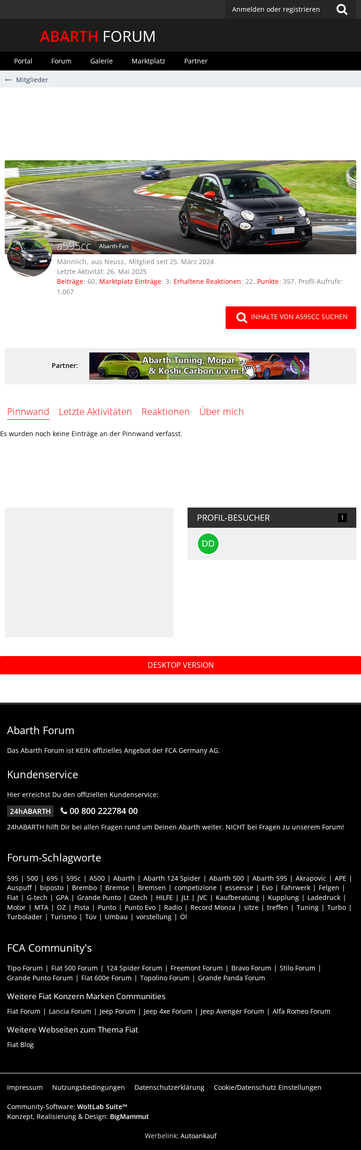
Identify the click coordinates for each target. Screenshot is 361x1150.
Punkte (268, 281)
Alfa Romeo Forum (301, 1011)
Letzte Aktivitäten (95, 411)
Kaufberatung (237, 897)
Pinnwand (28, 411)
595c (73, 878)
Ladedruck (323, 897)
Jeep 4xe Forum (168, 1011)
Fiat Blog (20, 1044)
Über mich (221, 411)
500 (32, 878)
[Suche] (341, 9)
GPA (62, 897)
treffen (277, 907)
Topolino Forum (164, 977)
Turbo (336, 907)
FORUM (98, 36)
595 (12, 878)
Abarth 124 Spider (172, 878)
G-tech (37, 897)
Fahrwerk (295, 887)
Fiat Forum (23, 1011)
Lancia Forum (70, 1011)
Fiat (12, 897)
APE (340, 878)
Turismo (64, 916)
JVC (202, 897)
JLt (185, 897)
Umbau (116, 916)
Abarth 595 (269, 878)
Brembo (84, 887)
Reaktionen (165, 411)
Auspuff (19, 887)
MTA (41, 907)
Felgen (329, 887)
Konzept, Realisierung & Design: (78, 1116)
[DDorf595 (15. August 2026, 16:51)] (208, 543)
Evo (267, 887)
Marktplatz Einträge (130, 281)
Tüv (90, 916)
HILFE (164, 897)
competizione (195, 887)
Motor (16, 907)
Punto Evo (140, 907)
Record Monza (212, 907)
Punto (107, 907)
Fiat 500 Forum (74, 967)
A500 (97, 878)
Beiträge (70, 281)
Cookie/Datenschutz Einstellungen (268, 1087)
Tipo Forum (25, 967)
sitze (251, 907)
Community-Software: (67, 1106)
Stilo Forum (297, 967)
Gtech (138, 897)
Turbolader (24, 916)
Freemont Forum (197, 967)
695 (52, 878)
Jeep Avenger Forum (232, 1011)
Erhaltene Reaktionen (207, 281)
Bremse (117, 887)
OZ (61, 907)
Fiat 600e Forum (106, 977)
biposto (51, 887)
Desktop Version (181, 665)
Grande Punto (99, 897)
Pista (81, 907)
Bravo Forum (251, 967)
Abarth (124, 878)
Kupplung (283, 897)
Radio (173, 907)
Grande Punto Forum (40, 977)
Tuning (308, 907)
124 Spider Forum (134, 967)
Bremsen (152, 887)
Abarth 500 (226, 878)
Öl (183, 916)
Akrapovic (311, 878)
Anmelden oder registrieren (276, 9)
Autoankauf (198, 1135)
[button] (290, 9)
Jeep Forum (117, 1011)
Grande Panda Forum (231, 977)
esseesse (239, 887)
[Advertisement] (180, 127)
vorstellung (154, 916)
